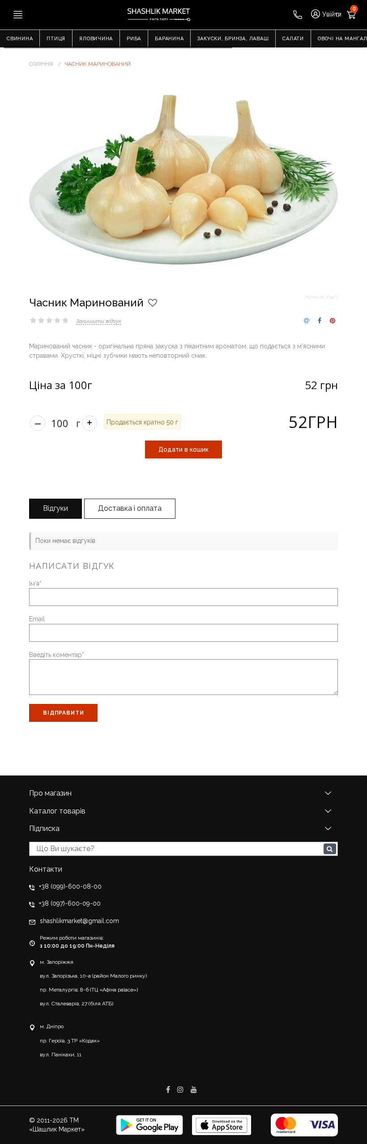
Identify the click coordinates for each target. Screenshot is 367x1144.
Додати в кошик (183, 449)
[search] (330, 848)
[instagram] (181, 1089)
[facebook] (169, 1089)
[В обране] (153, 303)
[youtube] (193, 1089)
